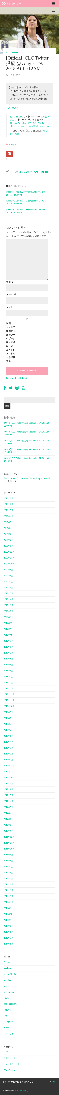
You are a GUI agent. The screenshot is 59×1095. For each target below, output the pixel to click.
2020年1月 (8, 617)
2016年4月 (8, 885)
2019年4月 (8, 671)
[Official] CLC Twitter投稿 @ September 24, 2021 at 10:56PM (27, 211)
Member (7, 980)
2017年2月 (8, 825)
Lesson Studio (10, 974)
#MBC (13, 123)
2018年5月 (8, 736)
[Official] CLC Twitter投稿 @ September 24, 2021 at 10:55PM (26, 451)
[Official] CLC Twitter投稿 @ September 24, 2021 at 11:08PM (27, 202)
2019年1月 (8, 689)
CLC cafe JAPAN (28, 172)
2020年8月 (8, 576)
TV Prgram (8, 1022)
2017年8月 (8, 790)
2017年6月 (8, 801)
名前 (10, 282)
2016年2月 (8, 896)
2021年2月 (8, 540)
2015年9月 (8, 920)
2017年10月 (9, 778)
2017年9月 (8, 784)
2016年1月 (8, 902)
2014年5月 (8, 944)
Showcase (8, 1010)
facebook (8, 968)
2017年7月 (8, 795)
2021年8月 (8, 504)
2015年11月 (9, 908)
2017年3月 (8, 819)
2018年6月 (8, 730)
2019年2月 (8, 683)
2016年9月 (8, 855)
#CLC (13, 119)
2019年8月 (8, 647)
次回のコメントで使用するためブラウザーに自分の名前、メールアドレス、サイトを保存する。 (10, 342)
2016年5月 (8, 879)
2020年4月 (8, 599)
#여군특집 (38, 123)
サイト (9, 307)
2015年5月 (8, 932)
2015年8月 (8, 926)
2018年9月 (8, 712)
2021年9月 (8, 499)
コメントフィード (12, 1064)
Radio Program (10, 1004)
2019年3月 (8, 677)
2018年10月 (9, 706)
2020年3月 (8, 605)
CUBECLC (13, 108)
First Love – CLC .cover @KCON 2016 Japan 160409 (27, 479)
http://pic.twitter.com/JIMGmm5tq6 (29, 126)
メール (11, 294)
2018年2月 (8, 754)
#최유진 (45, 116)
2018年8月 (8, 718)
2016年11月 (9, 843)
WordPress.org (10, 1070)
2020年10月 (9, 564)
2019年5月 (8, 665)
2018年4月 (8, 742)
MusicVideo (9, 992)
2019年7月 (8, 653)
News (6, 998)
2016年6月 (8, 873)
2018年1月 (8, 760)
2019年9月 (8, 641)
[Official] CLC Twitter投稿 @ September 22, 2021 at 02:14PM (26, 459)
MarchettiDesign (21, 1091)
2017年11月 (9, 772)
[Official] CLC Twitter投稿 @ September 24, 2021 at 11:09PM (27, 193)
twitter (14, 52)
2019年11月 (9, 629)
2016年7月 (8, 867)
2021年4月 (8, 528)
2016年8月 (8, 861)
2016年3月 (8, 890)
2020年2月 (8, 611)
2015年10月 (9, 914)
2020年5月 (8, 594)
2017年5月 (8, 807)
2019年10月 (9, 635)
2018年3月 (8, 748)
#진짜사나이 (24, 123)
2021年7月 (8, 510)
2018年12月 (9, 695)
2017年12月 (9, 766)
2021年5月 (8, 522)
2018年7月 (8, 724)
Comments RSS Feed (16, 378)
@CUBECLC (16, 116)
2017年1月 (8, 831)
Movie (6, 986)
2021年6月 (8, 516)
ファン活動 (9, 1034)
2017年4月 (8, 813)
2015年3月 (8, 938)
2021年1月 (8, 546)
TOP (54, 1082)
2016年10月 (9, 849)
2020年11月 (9, 558)
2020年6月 (8, 588)
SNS (7, 52)
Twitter (12, 145)
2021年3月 (8, 534)
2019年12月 (9, 623)
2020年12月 (9, 552)
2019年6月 (8, 659)
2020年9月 (8, 570)
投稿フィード (10, 1058)
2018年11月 (9, 700)
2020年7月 (8, 582)
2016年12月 (9, 837)
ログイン (8, 1052)
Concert (7, 962)
